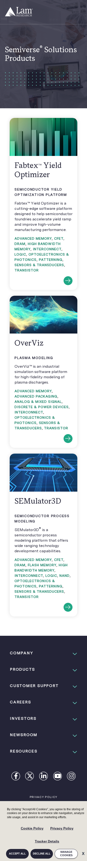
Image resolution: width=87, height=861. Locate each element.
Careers (20, 702)
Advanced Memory (33, 238)
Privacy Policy (61, 828)
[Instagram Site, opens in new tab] (71, 777)
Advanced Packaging (35, 396)
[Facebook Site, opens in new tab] (16, 777)
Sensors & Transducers (39, 265)
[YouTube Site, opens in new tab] (57, 777)
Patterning (50, 260)
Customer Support (34, 685)
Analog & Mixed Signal (38, 402)
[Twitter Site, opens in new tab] (30, 777)
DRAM (19, 244)
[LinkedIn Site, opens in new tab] (43, 777)
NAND (64, 576)
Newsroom (23, 734)
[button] (43, 653)
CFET (58, 238)
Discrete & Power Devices (41, 407)
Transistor (26, 270)
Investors (23, 718)
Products (22, 669)
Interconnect (47, 249)
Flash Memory (42, 565)
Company (21, 653)
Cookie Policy (32, 828)
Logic (20, 254)
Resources (23, 751)
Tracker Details (47, 841)
